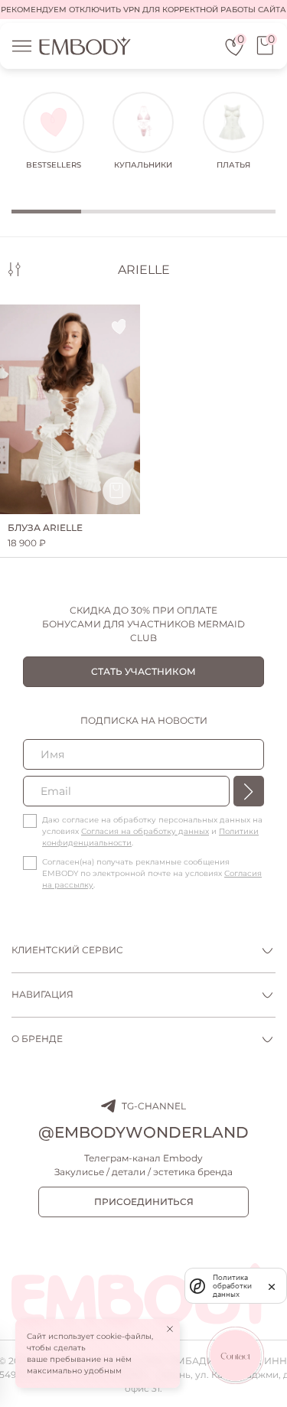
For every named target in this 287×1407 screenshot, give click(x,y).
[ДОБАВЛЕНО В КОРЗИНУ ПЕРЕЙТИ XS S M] (70, 409)
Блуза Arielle (45, 527)
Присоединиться (144, 1201)
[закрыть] (272, 1285)
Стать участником (143, 671)
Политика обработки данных (232, 1285)
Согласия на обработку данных (145, 831)
